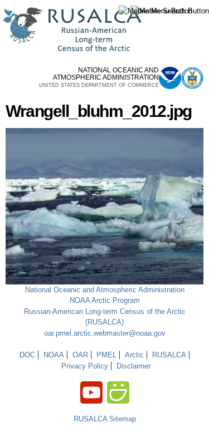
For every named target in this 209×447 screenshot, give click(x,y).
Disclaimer (133, 366)
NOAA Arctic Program (105, 300)
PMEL (106, 355)
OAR (80, 355)
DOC (27, 355)
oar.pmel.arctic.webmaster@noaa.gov (105, 333)
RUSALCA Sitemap (105, 419)
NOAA (53, 355)
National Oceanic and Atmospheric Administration (104, 290)
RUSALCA (169, 355)
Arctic (134, 355)
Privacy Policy (84, 366)
